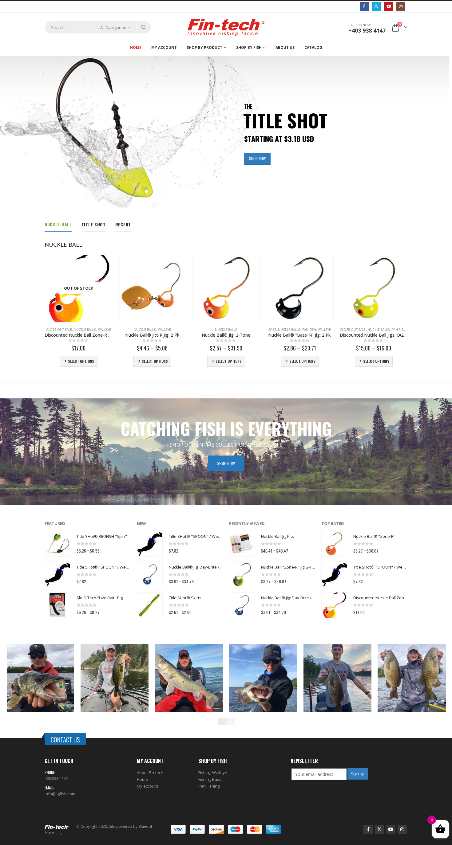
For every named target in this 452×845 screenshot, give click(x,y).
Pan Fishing (209, 786)
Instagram (402, 829)
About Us (285, 47)
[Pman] (263, 678)
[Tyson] (337, 678)
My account (147, 786)
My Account (164, 47)
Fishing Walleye (212, 772)
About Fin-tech (150, 772)
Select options (81, 361)
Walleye (104, 329)
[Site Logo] (226, 27)
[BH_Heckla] (189, 678)
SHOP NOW (257, 159)
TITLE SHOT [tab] (93, 224)
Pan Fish (309, 329)
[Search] (144, 27)
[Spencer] (412, 678)
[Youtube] (388, 6)
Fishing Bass (209, 779)
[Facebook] (364, 6)
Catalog (313, 47)
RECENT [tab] (123, 224)
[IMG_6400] (115, 678)
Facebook (368, 829)
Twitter (379, 829)
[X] (376, 6)
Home (135, 47)
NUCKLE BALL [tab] (58, 224)
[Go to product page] (152, 288)
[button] (9, 134)
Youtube (390, 829)
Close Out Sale (59, 329)
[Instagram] (400, 6)
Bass (272, 329)
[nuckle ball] (40, 678)
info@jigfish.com (60, 793)
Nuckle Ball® (85, 329)
